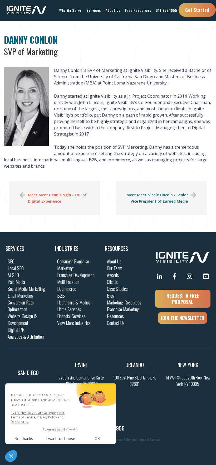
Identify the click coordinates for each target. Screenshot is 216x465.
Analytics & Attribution (26, 336)
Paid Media (16, 281)
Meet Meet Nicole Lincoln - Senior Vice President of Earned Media (157, 198)
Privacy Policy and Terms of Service (137, 439)
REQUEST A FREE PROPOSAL (182, 298)
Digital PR (16, 329)
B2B (61, 295)
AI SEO (13, 275)
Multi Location (68, 281)
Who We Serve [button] (70, 10)
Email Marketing (20, 295)
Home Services (69, 309)
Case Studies (117, 288)
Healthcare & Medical (74, 302)
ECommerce (66, 288)
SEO (11, 261)
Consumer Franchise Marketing (73, 265)
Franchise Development (75, 275)
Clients (112, 281)
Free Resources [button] (138, 10)
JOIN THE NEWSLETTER (182, 317)
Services (15, 248)
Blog (111, 295)
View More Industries (74, 322)
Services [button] (93, 10)
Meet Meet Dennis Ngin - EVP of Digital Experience (57, 198)
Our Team (114, 268)
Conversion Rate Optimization (21, 306)
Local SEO (16, 268)
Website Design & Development (22, 319)
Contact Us (116, 322)
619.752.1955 (166, 10)
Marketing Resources (124, 302)
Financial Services (71, 316)
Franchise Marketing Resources (123, 312)
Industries (66, 248)
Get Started (197, 10)
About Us (114, 261)
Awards (113, 275)
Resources (116, 248)
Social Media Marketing (26, 288)
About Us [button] (113, 10)
